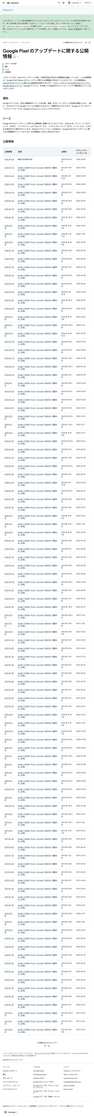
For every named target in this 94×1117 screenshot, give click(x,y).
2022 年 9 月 (9, 541)
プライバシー (53, 1106)
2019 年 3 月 (9, 889)
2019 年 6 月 (9, 864)
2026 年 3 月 (9, 201)
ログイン (88, 3)
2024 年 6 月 (9, 367)
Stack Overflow (69, 1086)
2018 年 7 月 (9, 955)
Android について (9, 1106)
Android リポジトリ (10, 1071)
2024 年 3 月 (9, 391)
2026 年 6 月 (9, 176)
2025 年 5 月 (9, 284)
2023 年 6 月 (9, 466)
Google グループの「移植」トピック (46, 1097)
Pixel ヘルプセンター (71, 1074)
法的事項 (33, 1106)
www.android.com (70, 1078)
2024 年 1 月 (9, 408)
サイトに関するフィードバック (72, 1106)
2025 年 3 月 (9, 300)
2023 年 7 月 (9, 458)
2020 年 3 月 (9, 789)
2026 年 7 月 (9, 168)
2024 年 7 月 (9, 358)
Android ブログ (38, 1078)
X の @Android (38, 1071)
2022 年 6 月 (9, 565)
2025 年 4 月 (9, 292)
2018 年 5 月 (9, 972)
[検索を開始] (59, 2)
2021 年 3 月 (9, 690)
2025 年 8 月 (9, 259)
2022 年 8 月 (9, 549)
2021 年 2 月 (9, 698)
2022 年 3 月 (9, 590)
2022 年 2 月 (9, 599)
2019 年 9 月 (9, 839)
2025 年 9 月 (9, 251)
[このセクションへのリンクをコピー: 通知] (10, 98)
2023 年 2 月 (9, 499)
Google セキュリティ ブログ (43, 1082)
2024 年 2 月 (9, 400)
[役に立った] (86, 42)
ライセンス (42, 1106)
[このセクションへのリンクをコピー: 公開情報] (16, 141)
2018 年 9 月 (9, 938)
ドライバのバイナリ (10, 1089)
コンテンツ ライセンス (41, 1053)
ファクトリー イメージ (11, 1086)
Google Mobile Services (72, 1082)
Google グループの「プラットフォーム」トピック (46, 1086)
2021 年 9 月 (9, 640)
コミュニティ (22, 1106)
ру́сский (40, 168)
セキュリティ (26, 43)
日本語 (27, 168)
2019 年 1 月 (9, 905)
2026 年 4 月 (9, 193)
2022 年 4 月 (9, 582)
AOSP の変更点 (74, 29)
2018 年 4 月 (9, 980)
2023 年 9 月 (9, 441)
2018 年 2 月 (9, 996)
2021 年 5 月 (9, 673)
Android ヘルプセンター (72, 1071)
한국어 (33, 168)
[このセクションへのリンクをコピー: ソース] (13, 118)
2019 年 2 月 (9, 897)
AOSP (5, 43)
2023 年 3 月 (9, 491)
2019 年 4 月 (9, 880)
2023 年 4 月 (9, 483)
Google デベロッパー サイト (35, 109)
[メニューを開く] (3, 3)
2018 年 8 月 (9, 947)
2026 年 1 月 (9, 217)
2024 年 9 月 (9, 342)
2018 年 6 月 (9, 963)
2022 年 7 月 (9, 557)
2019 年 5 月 (9, 872)
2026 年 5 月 (9, 184)
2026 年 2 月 (9, 209)
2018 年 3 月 (9, 988)
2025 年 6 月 (9, 275)
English (20, 168)
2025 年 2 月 (9, 309)
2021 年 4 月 (9, 682)
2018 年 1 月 (9, 1005)
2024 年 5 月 (9, 375)
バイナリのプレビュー (11, 1082)
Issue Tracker (68, 1089)
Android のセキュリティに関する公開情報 (20, 83)
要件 (4, 1074)
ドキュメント (8, 10)
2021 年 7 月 (9, 657)
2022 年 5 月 (9, 574)
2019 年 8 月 (9, 847)
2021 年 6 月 (9, 665)
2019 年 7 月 (9, 856)
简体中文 (48, 168)
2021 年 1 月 (9, 706)
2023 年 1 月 (9, 507)
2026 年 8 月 (9, 159)
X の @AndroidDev (40, 1074)
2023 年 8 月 (9, 449)
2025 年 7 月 (9, 267)
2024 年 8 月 (9, 350)
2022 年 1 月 (9, 607)
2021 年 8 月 (9, 648)
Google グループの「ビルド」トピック (46, 1092)
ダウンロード (7, 1078)
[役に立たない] (89, 42)
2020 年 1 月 (9, 806)
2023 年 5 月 (9, 474)
